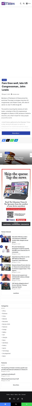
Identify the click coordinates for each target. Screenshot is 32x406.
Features (4, 327)
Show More (15, 133)
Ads (20, 394)
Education (5, 321)
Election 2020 (6, 324)
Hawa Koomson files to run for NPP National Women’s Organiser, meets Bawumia (21, 258)
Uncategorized (6, 353)
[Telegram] (15, 140)
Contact (23, 394)
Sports (4, 348)
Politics (4, 345)
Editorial (4, 319)
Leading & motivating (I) (8, 374)
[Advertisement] (16, 24)
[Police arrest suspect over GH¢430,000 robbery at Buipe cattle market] (6, 277)
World (3, 356)
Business (4, 313)
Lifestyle (4, 337)
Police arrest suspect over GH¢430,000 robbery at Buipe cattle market (20, 276)
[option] (16, 155)
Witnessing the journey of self (10, 379)
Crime (4, 80)
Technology (5, 350)
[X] (7, 140)
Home (8, 394)
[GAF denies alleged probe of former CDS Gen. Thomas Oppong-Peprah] (6, 286)
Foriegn (4, 329)
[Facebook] (3, 140)
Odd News (5, 342)
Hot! (3, 334)
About (12, 394)
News (3, 340)
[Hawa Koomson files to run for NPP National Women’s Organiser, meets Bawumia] (6, 259)
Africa (4, 311)
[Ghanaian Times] (8, 3)
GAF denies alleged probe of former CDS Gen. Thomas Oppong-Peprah (20, 285)
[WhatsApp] (11, 140)
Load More (16, 293)
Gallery (4, 332)
